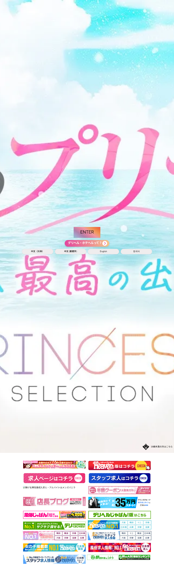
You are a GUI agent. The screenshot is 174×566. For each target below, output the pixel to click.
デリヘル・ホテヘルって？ (85, 243)
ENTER (87, 232)
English (103, 251)
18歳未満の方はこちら (162, 447)
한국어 (136, 251)
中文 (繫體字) (70, 251)
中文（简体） (37, 251)
